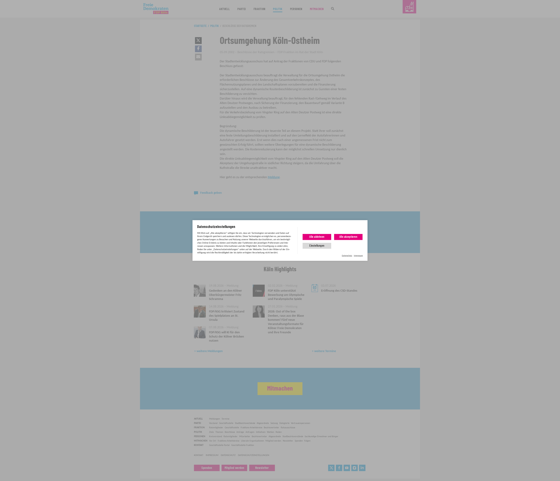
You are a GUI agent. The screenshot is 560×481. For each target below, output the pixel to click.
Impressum (358, 256)
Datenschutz (347, 256)
